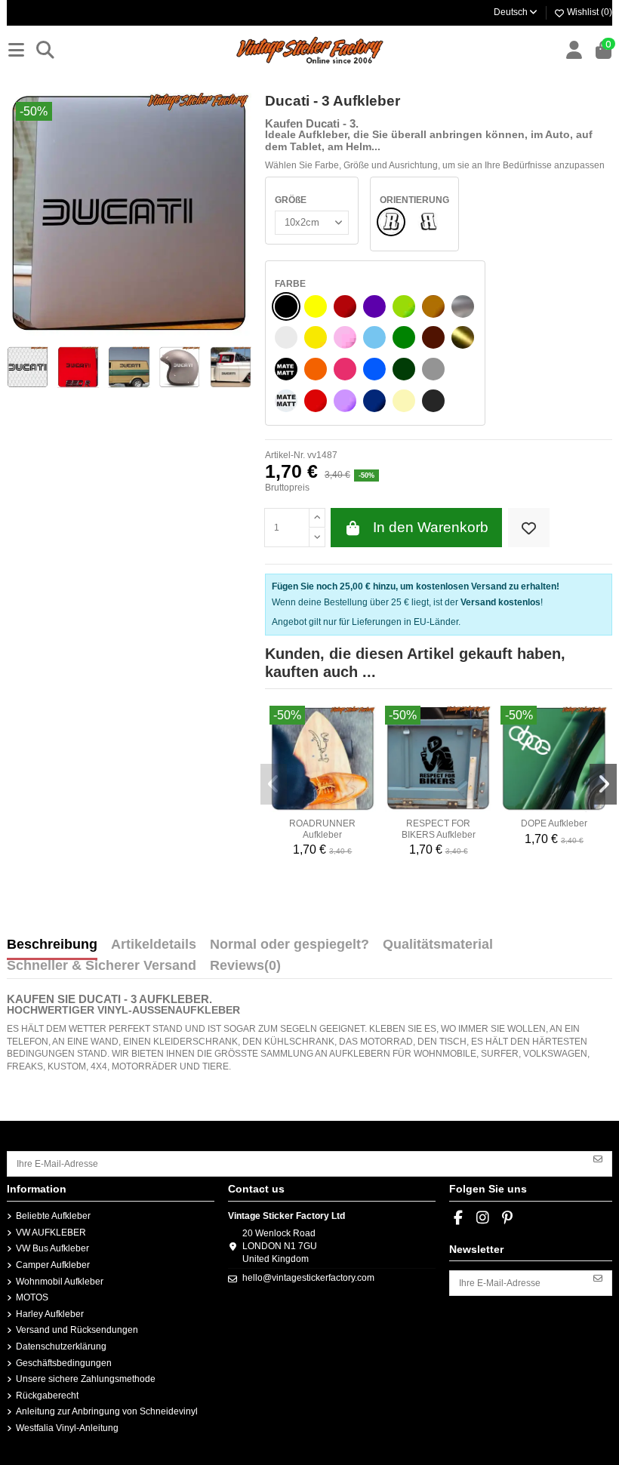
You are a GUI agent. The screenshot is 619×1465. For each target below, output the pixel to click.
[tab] (245, 969)
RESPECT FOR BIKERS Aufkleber (439, 828)
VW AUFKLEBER (51, 1232)
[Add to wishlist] (529, 528)
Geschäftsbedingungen (64, 1363)
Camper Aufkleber (53, 1265)
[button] (274, 784)
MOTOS (32, 1297)
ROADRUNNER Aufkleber (322, 828)
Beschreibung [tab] (52, 945)
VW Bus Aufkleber (52, 1248)
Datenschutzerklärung (61, 1346)
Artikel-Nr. (285, 455)
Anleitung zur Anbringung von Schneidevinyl (107, 1411)
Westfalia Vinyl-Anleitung (67, 1428)
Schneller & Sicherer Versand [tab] (101, 966)
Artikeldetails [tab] (153, 945)
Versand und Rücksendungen (77, 1330)
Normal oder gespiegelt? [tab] (289, 945)
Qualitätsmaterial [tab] (438, 945)
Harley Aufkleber (50, 1314)
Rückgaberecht (47, 1395)
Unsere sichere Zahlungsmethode (86, 1379)
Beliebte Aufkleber (53, 1216)
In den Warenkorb (430, 527)
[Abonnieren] (597, 1158)
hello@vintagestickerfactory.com (308, 1278)
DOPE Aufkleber (554, 823)
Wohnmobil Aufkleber (59, 1281)
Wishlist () (588, 12)
